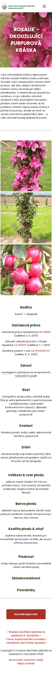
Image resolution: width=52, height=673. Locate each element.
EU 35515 (45, 332)
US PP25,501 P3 (40, 350)
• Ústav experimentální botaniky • (26, 639)
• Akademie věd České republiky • (26, 642)
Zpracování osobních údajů (26, 660)
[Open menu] (44, 6)
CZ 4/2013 (20, 345)
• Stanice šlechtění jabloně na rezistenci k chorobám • (26, 633)
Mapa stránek (26, 663)
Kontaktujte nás (26, 614)
